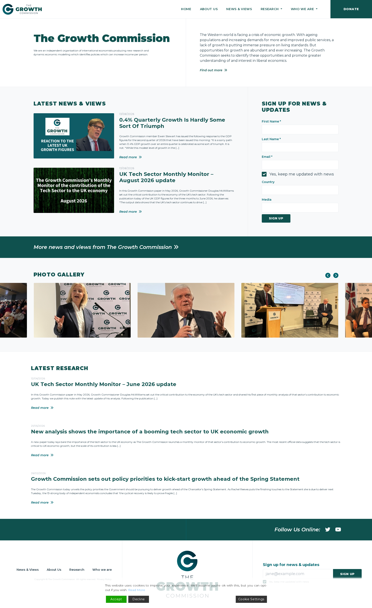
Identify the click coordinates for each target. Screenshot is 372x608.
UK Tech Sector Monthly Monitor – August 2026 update (166, 177)
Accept (116, 599)
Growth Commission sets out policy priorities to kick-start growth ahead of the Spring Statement (165, 479)
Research (76, 570)
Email (267, 157)
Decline (138, 599)
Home (186, 9)
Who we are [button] (303, 9)
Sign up (276, 218)
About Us (209, 9)
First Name (271, 121)
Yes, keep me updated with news (302, 174)
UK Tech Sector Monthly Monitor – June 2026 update (103, 384)
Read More (136, 590)
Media (266, 200)
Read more (128, 157)
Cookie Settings (251, 599)
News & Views (239, 9)
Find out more (211, 70)
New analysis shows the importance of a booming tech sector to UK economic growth (150, 431)
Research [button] (270, 9)
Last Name (271, 139)
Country (268, 182)
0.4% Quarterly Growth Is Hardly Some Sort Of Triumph (172, 123)
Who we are (102, 570)
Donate (351, 9)
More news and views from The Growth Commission (103, 247)
